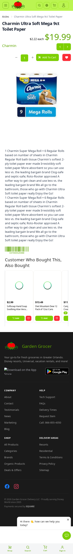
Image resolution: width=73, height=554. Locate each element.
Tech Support (47, 397)
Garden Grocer (37, 346)
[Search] (39, 5)
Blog (7, 429)
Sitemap (44, 470)
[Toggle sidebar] (5, 5)
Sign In (62, 551)
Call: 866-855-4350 (50, 422)
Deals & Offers (12, 470)
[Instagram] (16, 486)
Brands (8, 457)
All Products (11, 444)
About (7, 397)
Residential (46, 451)
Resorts (43, 444)
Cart (45, 550)
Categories (10, 451)
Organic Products (14, 463)
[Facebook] (7, 486)
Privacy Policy (47, 463)
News (7, 416)
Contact (8, 403)
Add (17, 318)
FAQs (42, 403)
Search (28, 551)
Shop (9, 551)
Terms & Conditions (51, 457)
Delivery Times (48, 409)
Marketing (10, 422)
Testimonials (11, 409)
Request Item (47, 416)
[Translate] (47, 5)
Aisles (5, 16)
